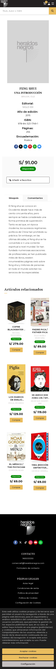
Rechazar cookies (28, 657)
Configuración (28, 664)
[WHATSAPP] (40, 542)
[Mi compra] (44, 3)
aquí (31, 643)
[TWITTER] (20, 542)
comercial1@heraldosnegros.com (28, 563)
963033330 (28, 558)
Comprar (16, 350)
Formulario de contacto (28, 568)
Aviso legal (28, 583)
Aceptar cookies (28, 651)
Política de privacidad (28, 593)
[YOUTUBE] (35, 542)
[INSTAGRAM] (30, 542)
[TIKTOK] (25, 542)
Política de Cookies (28, 598)
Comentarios (35, 198)
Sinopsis (14, 198)
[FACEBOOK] (15, 542)
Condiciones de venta (28, 588)
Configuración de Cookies (28, 603)
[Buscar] (52, 10)
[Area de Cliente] (49, 3)
